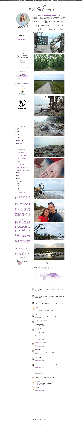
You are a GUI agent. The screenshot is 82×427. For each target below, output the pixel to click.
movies (16, 226)
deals (20, 209)
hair (29, 216)
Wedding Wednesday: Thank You (23, 167)
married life (51, 268)
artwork (20, 197)
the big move (27, 246)
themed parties (18, 247)
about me (21, 195)
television (21, 246)
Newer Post (34, 417)
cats (16, 203)
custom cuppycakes (24, 208)
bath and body (25, 198)
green (19, 216)
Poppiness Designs (42, 424)
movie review (27, 224)
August (18, 146)
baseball (16, 198)
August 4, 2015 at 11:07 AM (39, 317)
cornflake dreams (50, 310)
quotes (28, 235)
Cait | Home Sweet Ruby (39, 375)
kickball (28, 221)
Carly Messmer (37, 301)
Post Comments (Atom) (41, 419)
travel (17, 248)
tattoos (26, 244)
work (20, 254)
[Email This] (45, 267)
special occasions (23, 241)
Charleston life (35, 0)
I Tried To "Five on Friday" (22, 165)
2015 (17, 139)
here (51, 24)
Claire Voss (37, 349)
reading (20, 236)
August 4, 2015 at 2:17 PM (39, 332)
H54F (26, 216)
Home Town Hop (26, 219)
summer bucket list (58, 18)
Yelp (25, 254)
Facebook (18, 211)
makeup (28, 223)
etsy (16, 211)
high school (27, 217)
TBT (29, 244)
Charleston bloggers (21, 203)
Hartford (21, 217)
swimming (23, 244)
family (25, 211)
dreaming (16, 210)
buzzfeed (21, 202)
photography (18, 234)
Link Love (19, 161)
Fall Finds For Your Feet (21, 149)
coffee (28, 205)
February (19, 180)
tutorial (19, 249)
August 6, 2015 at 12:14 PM (39, 373)
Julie (35, 363)
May (18, 175)
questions (25, 235)
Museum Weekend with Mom (22, 153)
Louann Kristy (37, 357)
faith (21, 211)
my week (27, 229)
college (28, 207)
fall (22, 211)
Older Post (64, 417)
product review (20, 235)
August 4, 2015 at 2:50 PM (39, 339)
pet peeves (20, 232)
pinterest (23, 234)
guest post (22, 216)
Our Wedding (50, 0)
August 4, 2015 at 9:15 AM (39, 299)
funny (19, 215)
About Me (26, 0)
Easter (23, 210)
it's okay (21, 221)
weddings (22, 252)
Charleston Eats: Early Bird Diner (23, 162)
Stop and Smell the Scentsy (22, 158)
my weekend (56, 268)
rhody (28, 236)
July (18, 172)
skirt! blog (22, 240)
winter (28, 253)
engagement (27, 210)
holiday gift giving (19, 219)
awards (23, 197)
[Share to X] (47, 267)
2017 (17, 136)
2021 (17, 129)
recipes (24, 236)
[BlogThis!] (46, 267)
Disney (26, 209)
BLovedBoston (37, 287)
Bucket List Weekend (21, 164)
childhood (19, 205)
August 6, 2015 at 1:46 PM (39, 384)
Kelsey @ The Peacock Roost (40, 320)
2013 (17, 185)
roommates (17, 237)
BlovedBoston (37, 290)
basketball (20, 198)
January (18, 181)
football (25, 214)
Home (20, 0)
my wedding (22, 229)
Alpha (19, 196)
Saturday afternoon (38, 17)
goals (29, 215)
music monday (24, 226)
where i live (27, 252)
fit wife (28, 211)
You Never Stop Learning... (22, 156)
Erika (36, 20)
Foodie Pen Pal (21, 214)
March (18, 178)
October (18, 143)
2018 (17, 134)
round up (22, 237)
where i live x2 (18, 253)
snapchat (17, 241)
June (18, 173)
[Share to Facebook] (48, 267)
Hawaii (24, 217)
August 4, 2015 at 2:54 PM (39, 346)
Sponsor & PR (59, 0)
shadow (28, 239)
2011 (17, 188)
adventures (37, 268)
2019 (17, 132)
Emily (36, 294)
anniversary (22, 196)
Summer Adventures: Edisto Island (23, 168)
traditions (28, 247)
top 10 (24, 247)
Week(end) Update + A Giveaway (23, 170)
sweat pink (27, 243)
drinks (20, 210)
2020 (17, 131)
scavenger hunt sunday (20, 239)
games (22, 215)
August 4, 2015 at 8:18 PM (39, 360)
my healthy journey (22, 227)
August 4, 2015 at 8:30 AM (39, 292)
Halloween (17, 217)
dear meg (23, 209)
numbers (22, 231)
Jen (35, 314)
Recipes (43, 0)
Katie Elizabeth (37, 328)
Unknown (36, 307)
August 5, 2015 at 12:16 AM (39, 367)
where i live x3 (24, 253)
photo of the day (26, 232)
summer (60, 268)
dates (29, 208)
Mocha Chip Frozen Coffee (22, 159)
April (18, 177)
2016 (17, 137)
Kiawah (25, 221)
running (28, 237)
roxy (25, 237)
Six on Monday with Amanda (22, 155)
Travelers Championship (23, 248)
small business (27, 240)
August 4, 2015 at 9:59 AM (39, 304)
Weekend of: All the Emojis (22, 148)
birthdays (20, 199)
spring (24, 242)
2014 (17, 183)
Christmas (24, 206)
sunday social (17, 243)
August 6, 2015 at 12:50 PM (39, 379)
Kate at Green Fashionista (39, 342)
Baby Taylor (27, 197)
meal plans (23, 224)
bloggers (24, 199)
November (19, 142)
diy (29, 209)
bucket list (41, 268)
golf (16, 216)
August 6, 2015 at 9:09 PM (39, 390)
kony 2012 (24, 222)
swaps (22, 243)
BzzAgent (24, 202)
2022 (17, 128)
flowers (23, 213)
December (19, 140)
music (20, 226)
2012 (17, 186)
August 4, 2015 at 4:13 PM (39, 354)
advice (16, 196)
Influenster (28, 220)
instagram (17, 221)
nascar (26, 230)
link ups (24, 223)
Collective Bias (23, 207)
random (16, 236)
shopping (17, 240)
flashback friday (18, 213)
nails (24, 230)
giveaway (25, 215)
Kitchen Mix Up (18, 222)
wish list (16, 254)
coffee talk (17, 207)
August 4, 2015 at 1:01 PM (39, 325)
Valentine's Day (24, 249)
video (29, 249)
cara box (28, 202)
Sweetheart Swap (18, 244)
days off (17, 209)
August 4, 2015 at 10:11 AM (39, 311)
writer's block (23, 254)
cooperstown (17, 208)
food (26, 213)
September (19, 145)
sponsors (20, 242)
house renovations (19, 220)
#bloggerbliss (17, 194)
